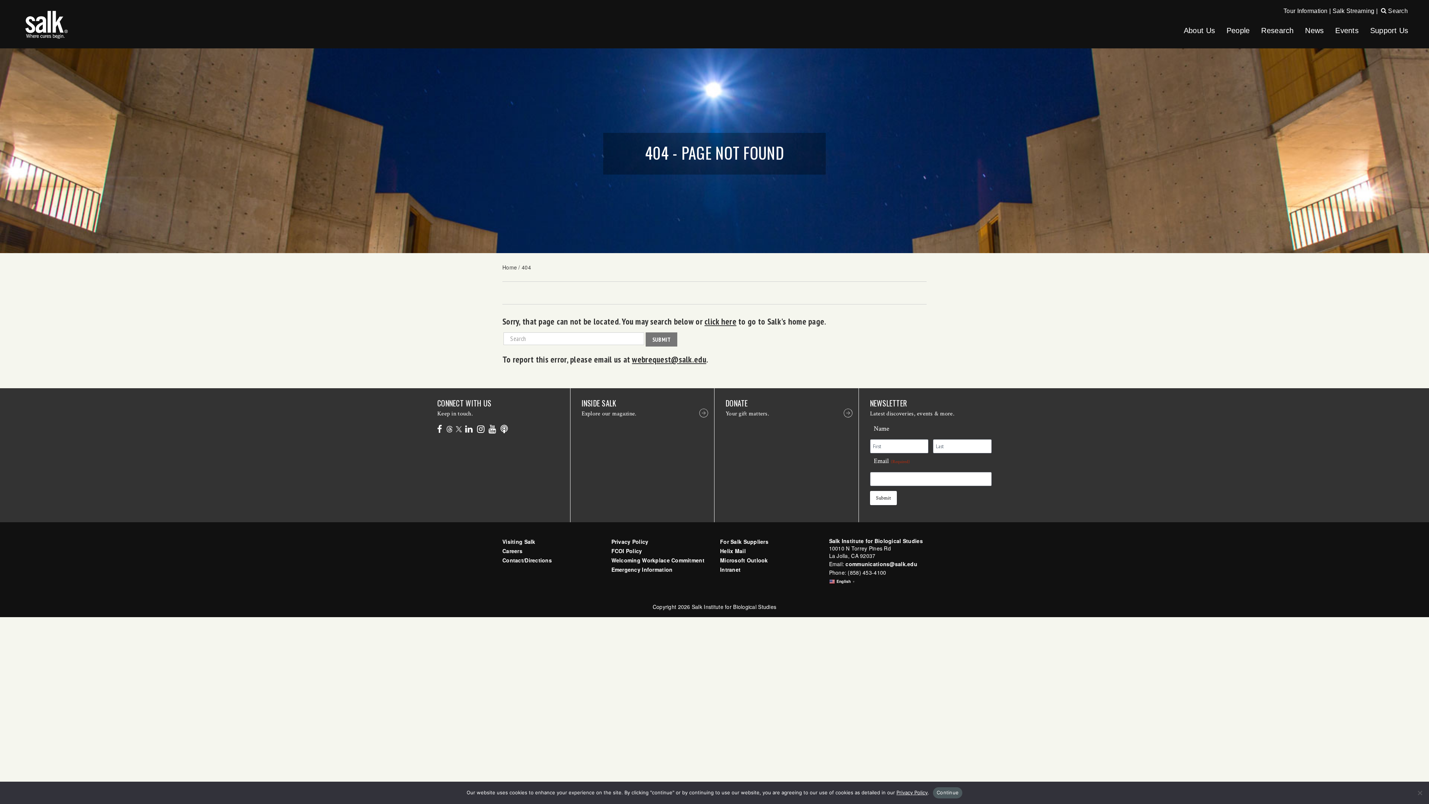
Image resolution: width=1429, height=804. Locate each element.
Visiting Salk (519, 541)
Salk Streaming (1354, 11)
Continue (948, 792)
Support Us (1389, 30)
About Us (1199, 30)
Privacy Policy (630, 541)
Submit (661, 339)
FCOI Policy (626, 551)
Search (1397, 11)
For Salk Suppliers (744, 541)
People (1238, 30)
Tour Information (1305, 11)
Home (509, 267)
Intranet (730, 569)
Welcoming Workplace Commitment (657, 560)
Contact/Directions (527, 560)
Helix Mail (733, 551)
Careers (512, 551)
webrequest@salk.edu (669, 359)
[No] (1419, 793)
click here (720, 321)
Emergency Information (642, 569)
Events (1347, 30)
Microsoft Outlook (744, 560)
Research (1277, 30)
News (1314, 30)
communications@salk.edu (881, 564)
